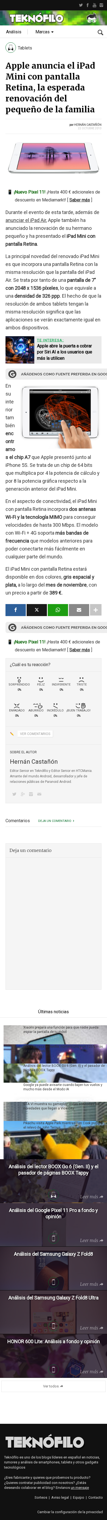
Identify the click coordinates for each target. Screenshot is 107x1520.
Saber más (79, 200)
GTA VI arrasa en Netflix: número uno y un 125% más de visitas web (63, 1049)
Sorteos (41, 1497)
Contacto (95, 1497)
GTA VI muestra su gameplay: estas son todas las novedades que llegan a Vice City (61, 1106)
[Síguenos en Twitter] (15, 795)
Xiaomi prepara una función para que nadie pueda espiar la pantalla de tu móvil (60, 1030)
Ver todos (51, 1386)
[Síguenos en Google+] (23, 795)
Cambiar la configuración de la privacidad (70, 1512)
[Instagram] (101, 5)
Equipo (78, 1497)
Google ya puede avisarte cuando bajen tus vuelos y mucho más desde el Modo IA (62, 1087)
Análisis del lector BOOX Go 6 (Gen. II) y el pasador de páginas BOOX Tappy (64, 1068)
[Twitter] (80, 5)
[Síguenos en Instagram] (32, 795)
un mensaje (80, 1488)
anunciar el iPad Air (25, 220)
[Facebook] (87, 5)
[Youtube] (94, 5)
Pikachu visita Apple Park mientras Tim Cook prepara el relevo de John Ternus (63, 1125)
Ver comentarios (35, 734)
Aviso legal (60, 1497)
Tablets (25, 48)
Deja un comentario (54, 821)
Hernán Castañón (88, 124)
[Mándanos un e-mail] (40, 795)
